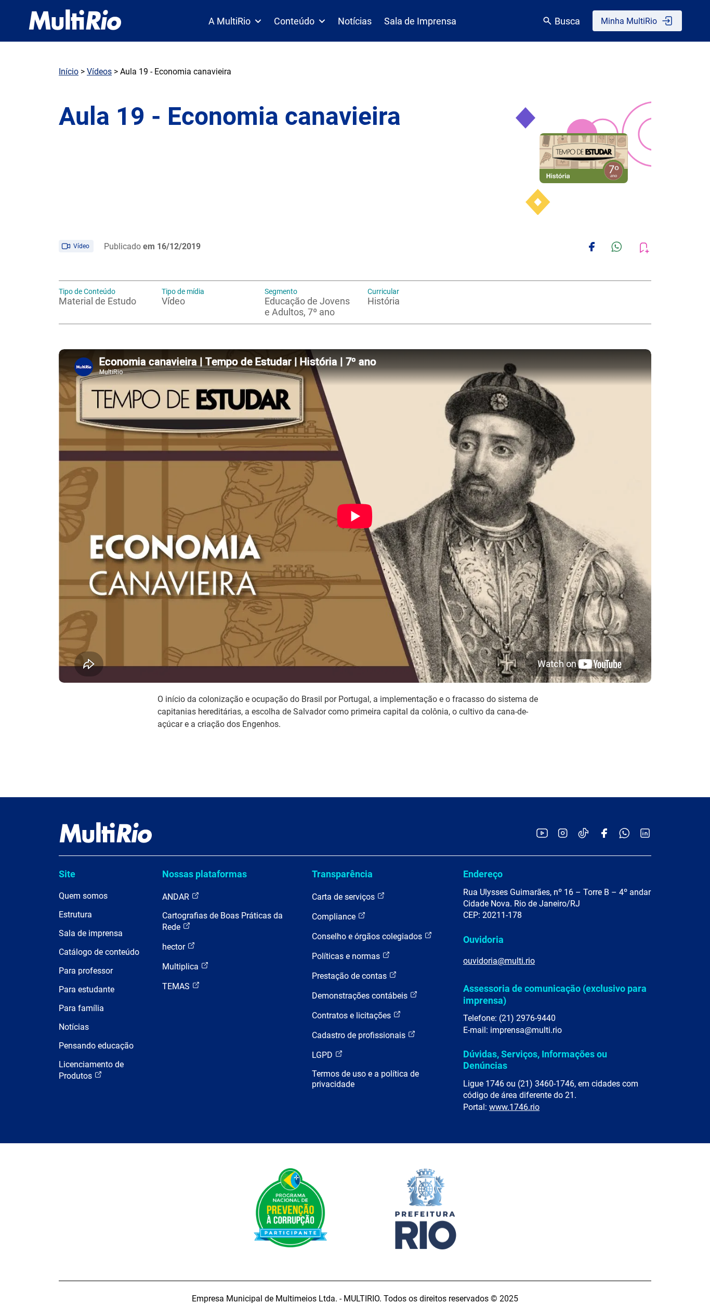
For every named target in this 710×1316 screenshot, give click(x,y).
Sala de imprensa (91, 933)
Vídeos (99, 71)
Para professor (86, 971)
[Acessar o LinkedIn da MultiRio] (645, 833)
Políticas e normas (347, 956)
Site (67, 873)
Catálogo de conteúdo (99, 952)
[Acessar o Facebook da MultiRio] (604, 833)
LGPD (323, 1055)
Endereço (483, 873)
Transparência (342, 873)
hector (174, 947)
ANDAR (176, 897)
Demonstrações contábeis (361, 996)
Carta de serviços (344, 897)
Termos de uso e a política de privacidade (365, 1079)
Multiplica (181, 967)
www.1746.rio (514, 1107)
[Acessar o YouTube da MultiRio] (542, 833)
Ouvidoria (483, 939)
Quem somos (83, 896)
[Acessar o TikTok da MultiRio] (583, 833)
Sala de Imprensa (420, 21)
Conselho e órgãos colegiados (368, 936)
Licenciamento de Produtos (91, 1070)
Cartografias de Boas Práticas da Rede (222, 921)
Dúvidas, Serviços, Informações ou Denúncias (535, 1060)
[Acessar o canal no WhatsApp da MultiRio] (624, 833)
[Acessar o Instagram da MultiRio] (562, 833)
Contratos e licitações (352, 1015)
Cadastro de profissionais (359, 1035)
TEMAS (177, 986)
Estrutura (75, 914)
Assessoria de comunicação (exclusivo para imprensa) (555, 994)
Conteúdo (294, 21)
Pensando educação (96, 1046)
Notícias (355, 21)
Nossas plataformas (204, 873)
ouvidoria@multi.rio (499, 961)
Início (68, 71)
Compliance (335, 917)
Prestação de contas (350, 976)
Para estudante (86, 989)
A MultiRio (229, 21)
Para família (81, 1008)
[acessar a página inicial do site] (75, 20)
